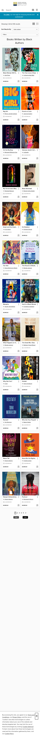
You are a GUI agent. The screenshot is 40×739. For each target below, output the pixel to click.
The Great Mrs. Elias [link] (28, 343)
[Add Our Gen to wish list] (18, 274)
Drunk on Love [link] (26, 111)
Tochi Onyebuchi (28, 383)
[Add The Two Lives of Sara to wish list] (37, 81)
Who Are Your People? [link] (29, 420)
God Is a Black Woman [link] (29, 304)
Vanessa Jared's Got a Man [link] (29, 150)
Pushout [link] (24, 497)
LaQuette (26, 152)
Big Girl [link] (5, 111)
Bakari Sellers (27, 422)
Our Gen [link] (5, 266)
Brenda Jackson (28, 268)
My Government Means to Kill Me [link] (10, 189)
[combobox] (16, 10)
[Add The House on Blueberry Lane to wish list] (37, 274)
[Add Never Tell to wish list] (18, 467)
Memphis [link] (6, 304)
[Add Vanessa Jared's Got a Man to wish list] (37, 158)
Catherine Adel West (29, 75)
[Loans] (33, 10)
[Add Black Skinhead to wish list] (37, 197)
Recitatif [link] (5, 420)
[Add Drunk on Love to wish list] (37, 120)
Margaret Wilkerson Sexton (11, 152)
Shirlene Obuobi (28, 229)
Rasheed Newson (9, 191)
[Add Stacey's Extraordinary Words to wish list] (18, 505)
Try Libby (7, 15)
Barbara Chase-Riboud (29, 345)
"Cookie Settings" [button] (28, 727)
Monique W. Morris (28, 499)
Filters (5, 34)
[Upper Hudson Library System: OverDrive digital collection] (20, 4)
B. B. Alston (8, 229)
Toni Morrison (8, 422)
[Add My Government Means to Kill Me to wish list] (18, 197)
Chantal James (27, 460)
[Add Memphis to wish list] (18, 312)
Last (25, 517)
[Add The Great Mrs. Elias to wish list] (37, 351)
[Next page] (26, 513)
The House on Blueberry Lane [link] (29, 266)
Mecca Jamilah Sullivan (11, 114)
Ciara (6, 383)
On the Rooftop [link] (8, 150)
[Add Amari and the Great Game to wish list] (18, 235)
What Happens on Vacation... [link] (10, 343)
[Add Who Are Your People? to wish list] (37, 428)
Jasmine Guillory (28, 114)
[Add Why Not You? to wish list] (18, 390)
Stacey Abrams (9, 460)
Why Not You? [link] (7, 381)
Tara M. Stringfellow (10, 306)
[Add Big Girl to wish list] (18, 120)
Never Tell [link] (6, 458)
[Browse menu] (37, 10)
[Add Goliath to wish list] (37, 390)
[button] (33, 24)
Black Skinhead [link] (27, 189)
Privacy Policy (17, 717)
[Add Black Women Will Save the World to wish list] (18, 81)
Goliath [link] (24, 381)
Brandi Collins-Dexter (29, 191)
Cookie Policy (9, 734)
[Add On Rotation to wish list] (37, 235)
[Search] (2, 10)
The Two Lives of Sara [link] (29, 73)
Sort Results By (6, 29)
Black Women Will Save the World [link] (10, 73)
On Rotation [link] (26, 227)
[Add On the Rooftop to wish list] (18, 158)
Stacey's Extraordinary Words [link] (10, 497)
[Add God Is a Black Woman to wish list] (37, 312)
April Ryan (7, 75)
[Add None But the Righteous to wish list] (37, 467)
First (16, 517)
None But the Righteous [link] (29, 458)
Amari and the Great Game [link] (10, 227)
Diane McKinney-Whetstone (11, 268)
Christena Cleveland (29, 306)
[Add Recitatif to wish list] (18, 428)
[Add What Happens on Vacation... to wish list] (18, 351)
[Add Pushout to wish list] (37, 505)
